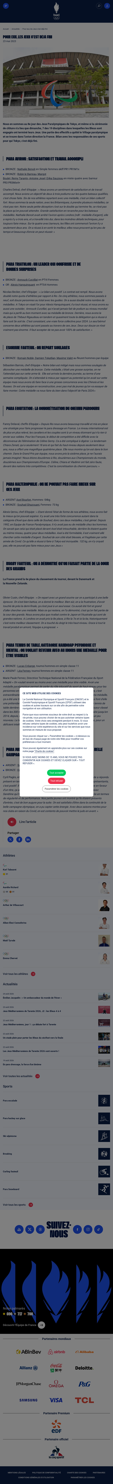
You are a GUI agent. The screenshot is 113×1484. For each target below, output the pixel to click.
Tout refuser (56, 780)
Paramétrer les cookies (56, 788)
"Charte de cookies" (44, 751)
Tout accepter (56, 772)
